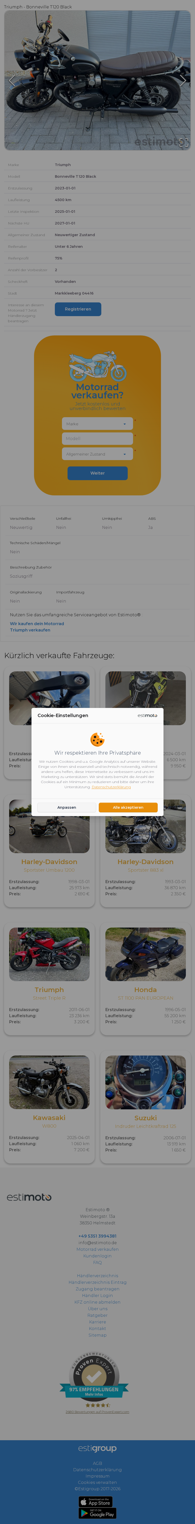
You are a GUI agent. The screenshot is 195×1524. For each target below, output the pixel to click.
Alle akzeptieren (128, 807)
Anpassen (66, 807)
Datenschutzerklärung (111, 787)
